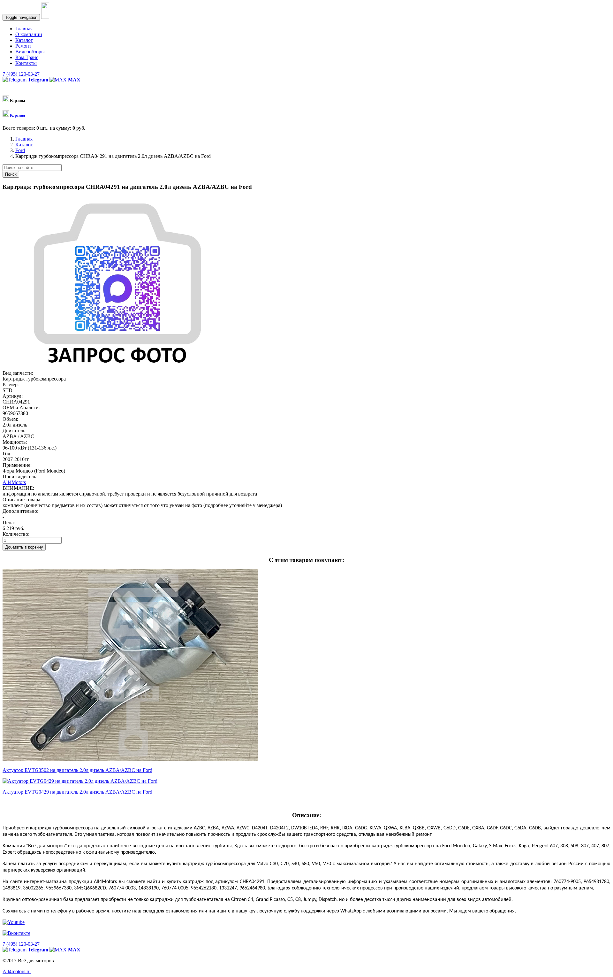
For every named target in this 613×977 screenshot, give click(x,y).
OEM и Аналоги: (21, 407)
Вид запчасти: (18, 373)
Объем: (10, 419)
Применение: (17, 465)
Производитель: (20, 476)
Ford (20, 150)
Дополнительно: (20, 511)
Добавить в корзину (24, 547)
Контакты (26, 63)
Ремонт (23, 46)
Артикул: (13, 396)
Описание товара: (22, 499)
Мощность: (15, 442)
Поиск (11, 174)
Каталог (24, 40)
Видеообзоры (30, 51)
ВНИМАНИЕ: (18, 488)
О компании (28, 34)
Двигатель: (14, 430)
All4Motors (14, 482)
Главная (24, 28)
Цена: (9, 522)
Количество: (16, 534)
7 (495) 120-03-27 (21, 74)
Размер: (11, 384)
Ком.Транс (26, 57)
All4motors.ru (17, 971)
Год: (7, 453)
